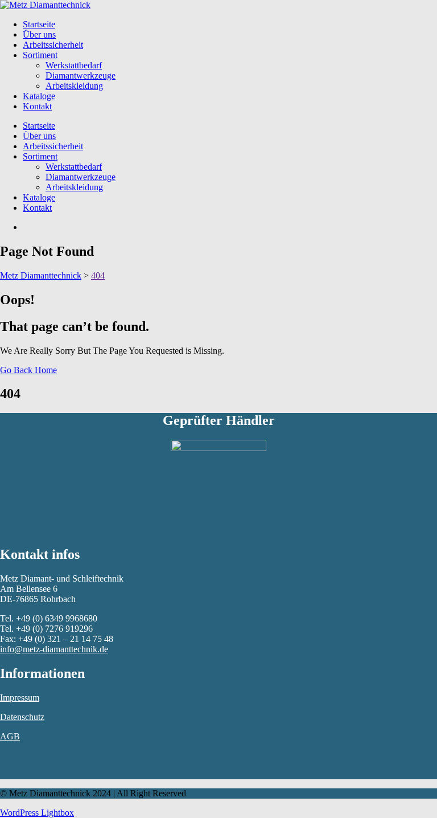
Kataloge (39, 96)
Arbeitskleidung (74, 86)
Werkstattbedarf (74, 65)
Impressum (19, 697)
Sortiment (40, 55)
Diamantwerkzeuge (81, 75)
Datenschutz (22, 717)
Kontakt (37, 106)
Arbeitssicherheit (53, 45)
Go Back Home (28, 370)
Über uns (39, 34)
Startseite (39, 24)
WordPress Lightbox (37, 812)
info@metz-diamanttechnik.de (54, 649)
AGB (10, 736)
